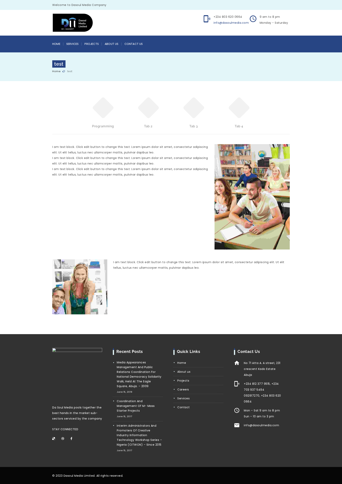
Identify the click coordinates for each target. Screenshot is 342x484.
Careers (183, 389)
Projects (92, 44)
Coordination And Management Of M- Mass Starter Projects (136, 406)
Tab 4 (239, 126)
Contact (183, 407)
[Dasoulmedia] (81, 22)
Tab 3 (193, 126)
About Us (112, 44)
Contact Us (133, 44)
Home (56, 44)
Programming (103, 126)
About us (183, 372)
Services (72, 44)
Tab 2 (148, 126)
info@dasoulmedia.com (231, 23)
